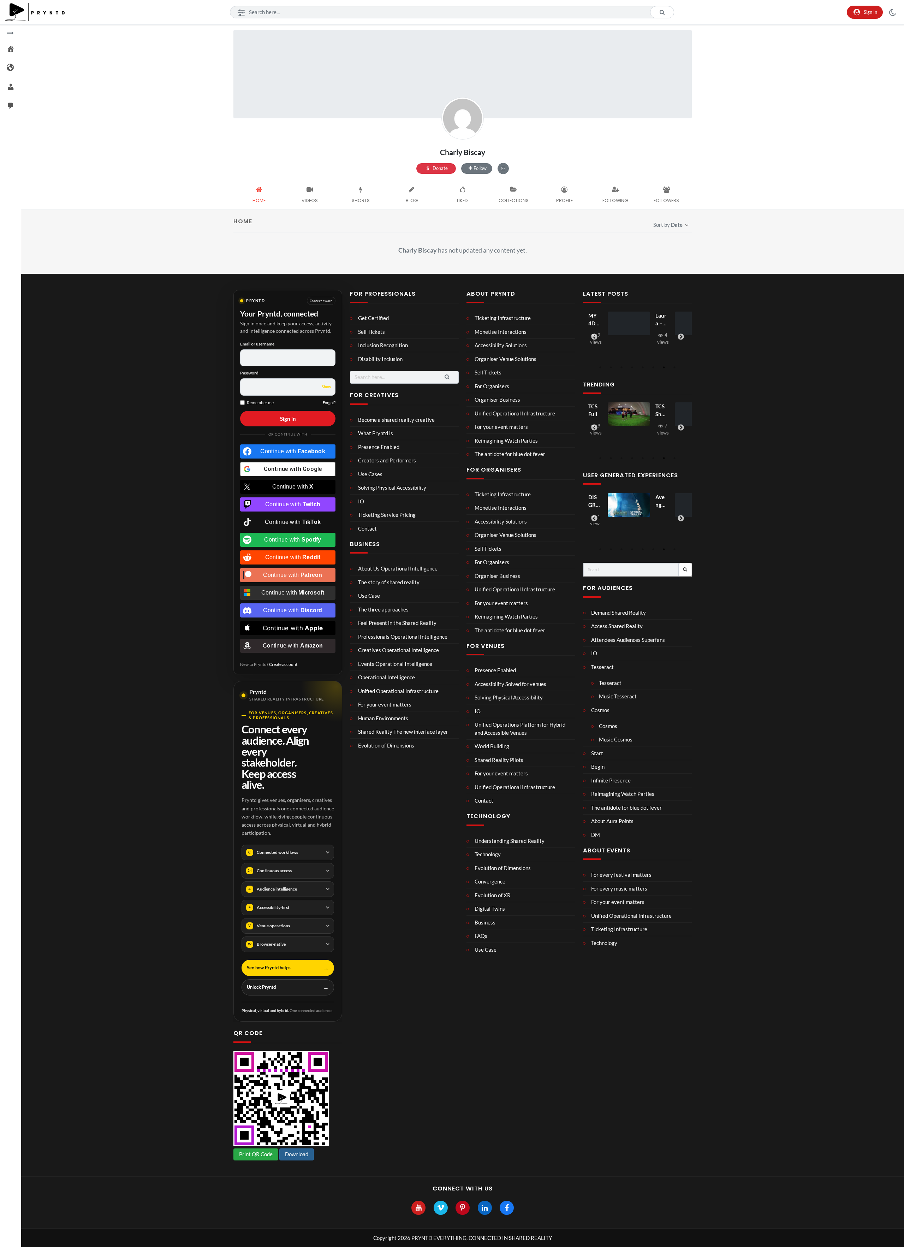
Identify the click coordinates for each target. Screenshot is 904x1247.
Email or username (257, 344)
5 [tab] (642, 367)
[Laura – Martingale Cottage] (629, 324)
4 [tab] (632, 367)
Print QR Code (256, 1154)
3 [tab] (621, 367)
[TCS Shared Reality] (629, 414)
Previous (594, 337)
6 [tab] (653, 367)
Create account (283, 664)
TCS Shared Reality (660, 410)
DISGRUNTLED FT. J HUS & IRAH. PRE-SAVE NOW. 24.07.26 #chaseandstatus (594, 501)
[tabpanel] (637, 330)
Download (296, 1154)
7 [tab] (663, 367)
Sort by (668, 224)
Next (680, 337)
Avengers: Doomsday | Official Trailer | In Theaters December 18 (660, 501)
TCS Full (592, 410)
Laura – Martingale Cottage (660, 319)
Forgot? (329, 402)
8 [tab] (674, 367)
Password (249, 373)
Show (326, 386)
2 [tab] (610, 367)
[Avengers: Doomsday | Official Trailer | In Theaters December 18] (629, 505)
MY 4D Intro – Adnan (593, 319)
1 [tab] (600, 367)
